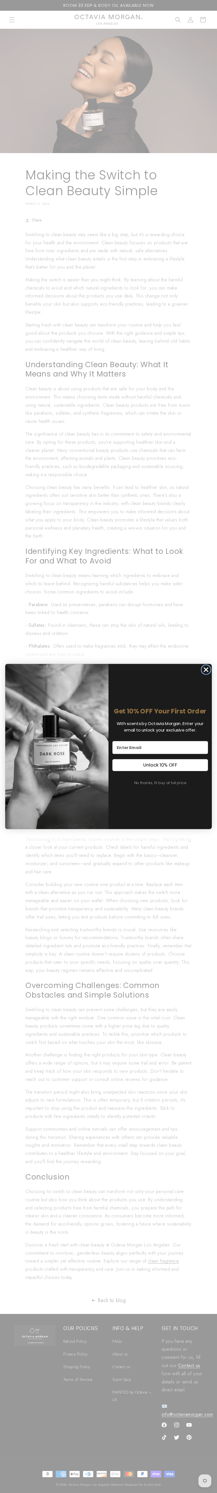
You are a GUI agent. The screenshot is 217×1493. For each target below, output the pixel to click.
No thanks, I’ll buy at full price (160, 782)
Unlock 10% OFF (160, 765)
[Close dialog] (206, 669)
